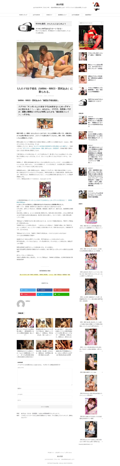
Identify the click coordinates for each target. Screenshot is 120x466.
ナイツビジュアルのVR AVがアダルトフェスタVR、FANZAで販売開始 (95, 195)
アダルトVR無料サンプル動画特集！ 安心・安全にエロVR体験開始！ (95, 89)
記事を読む (41, 33)
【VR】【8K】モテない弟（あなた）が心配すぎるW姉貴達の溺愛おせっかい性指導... (90, 250)
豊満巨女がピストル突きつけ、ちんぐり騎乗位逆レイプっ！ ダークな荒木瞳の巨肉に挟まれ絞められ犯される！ (25, 354)
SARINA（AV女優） (44, 274)
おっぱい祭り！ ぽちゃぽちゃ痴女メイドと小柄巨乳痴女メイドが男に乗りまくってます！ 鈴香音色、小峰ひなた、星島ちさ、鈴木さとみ (63, 333)
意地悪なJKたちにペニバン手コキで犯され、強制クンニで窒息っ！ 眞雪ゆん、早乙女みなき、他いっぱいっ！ (44, 332)
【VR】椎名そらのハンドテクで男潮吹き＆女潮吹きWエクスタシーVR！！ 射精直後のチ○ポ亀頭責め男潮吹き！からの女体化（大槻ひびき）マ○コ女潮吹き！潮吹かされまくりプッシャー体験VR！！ (95, 155)
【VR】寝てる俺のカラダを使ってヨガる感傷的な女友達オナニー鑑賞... (90, 417)
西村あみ (59, 274)
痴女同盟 (60, 4)
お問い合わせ (68, 452)
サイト (19, 400)
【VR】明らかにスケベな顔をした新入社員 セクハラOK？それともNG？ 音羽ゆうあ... (90, 440)
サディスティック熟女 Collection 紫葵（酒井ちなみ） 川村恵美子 (41, 148)
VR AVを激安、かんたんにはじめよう (51, 24)
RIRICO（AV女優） (34, 274)
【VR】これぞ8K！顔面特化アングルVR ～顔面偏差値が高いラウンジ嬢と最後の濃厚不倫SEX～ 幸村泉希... (91, 299)
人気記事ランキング (60, 452)
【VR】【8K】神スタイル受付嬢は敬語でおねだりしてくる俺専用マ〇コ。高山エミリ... (91, 226)
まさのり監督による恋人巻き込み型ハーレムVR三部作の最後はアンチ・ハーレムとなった (95, 137)
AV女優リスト (51, 452)
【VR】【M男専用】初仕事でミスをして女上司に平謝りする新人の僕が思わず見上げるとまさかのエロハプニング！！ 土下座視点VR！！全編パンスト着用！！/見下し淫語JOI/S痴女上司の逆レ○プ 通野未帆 (95, 178)
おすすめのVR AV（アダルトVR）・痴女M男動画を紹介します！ (60, 459)
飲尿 (69, 274)
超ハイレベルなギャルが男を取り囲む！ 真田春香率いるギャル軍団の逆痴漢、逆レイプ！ (25, 332)
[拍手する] (45, 283)
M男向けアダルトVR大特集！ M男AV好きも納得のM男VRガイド (95, 78)
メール (20, 394)
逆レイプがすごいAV (24, 274)
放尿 (55, 274)
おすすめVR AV (36, 14)
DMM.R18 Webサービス (88, 444)
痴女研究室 (88, 14)
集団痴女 (65, 274)
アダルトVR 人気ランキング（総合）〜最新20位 (95, 54)
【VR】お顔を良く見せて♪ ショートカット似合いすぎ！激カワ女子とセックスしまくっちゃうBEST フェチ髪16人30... (91, 274)
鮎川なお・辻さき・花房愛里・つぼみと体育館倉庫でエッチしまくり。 (40, 413)
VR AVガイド (49, 14)
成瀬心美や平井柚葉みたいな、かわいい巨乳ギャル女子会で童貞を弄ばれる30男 (63, 353)
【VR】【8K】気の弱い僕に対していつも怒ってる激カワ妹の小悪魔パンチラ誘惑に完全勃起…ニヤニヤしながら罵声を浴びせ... (91, 324)
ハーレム (51, 274)
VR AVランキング (23, 14)
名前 (19, 388)
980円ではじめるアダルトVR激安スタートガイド (95, 100)
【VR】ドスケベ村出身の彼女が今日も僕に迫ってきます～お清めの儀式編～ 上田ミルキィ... (91, 349)
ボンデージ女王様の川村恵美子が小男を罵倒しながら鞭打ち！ (51, 146)
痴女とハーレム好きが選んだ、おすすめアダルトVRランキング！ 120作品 (95, 66)
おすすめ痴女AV (75, 14)
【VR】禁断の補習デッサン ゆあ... (88, 372)
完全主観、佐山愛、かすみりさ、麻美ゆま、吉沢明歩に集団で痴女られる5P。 (44, 353)
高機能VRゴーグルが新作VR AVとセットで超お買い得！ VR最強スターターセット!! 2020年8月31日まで (95, 122)
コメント (21, 367)
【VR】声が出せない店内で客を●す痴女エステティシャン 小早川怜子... (91, 394)
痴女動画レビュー (62, 14)
